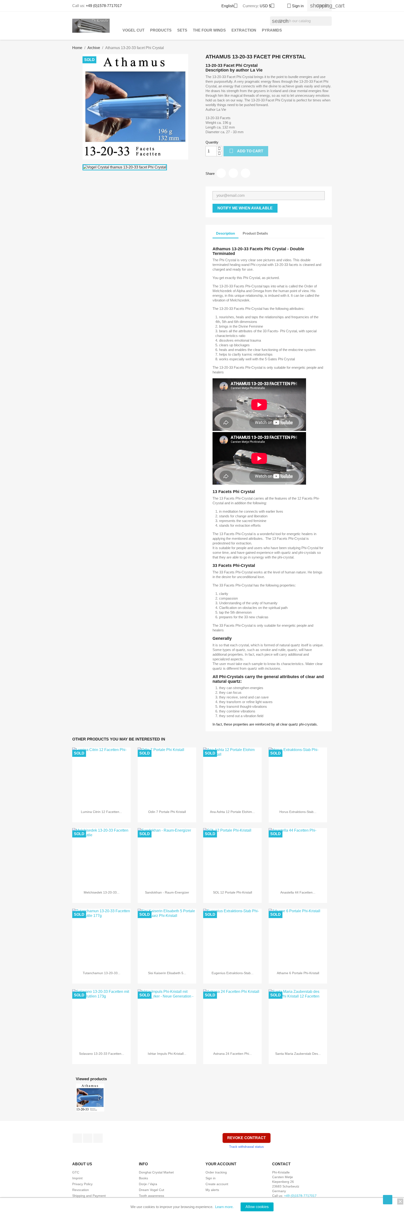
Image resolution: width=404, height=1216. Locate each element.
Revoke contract (246, 1138)
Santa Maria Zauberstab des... (298, 1053)
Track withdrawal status (246, 1146)
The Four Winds (209, 30)
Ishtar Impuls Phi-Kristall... (167, 1053)
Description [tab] (225, 233)
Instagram (98, 1138)
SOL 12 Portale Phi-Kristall (232, 892)
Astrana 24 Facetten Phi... (232, 1053)
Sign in (211, 1178)
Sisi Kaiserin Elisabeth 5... (167, 973)
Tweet (233, 173)
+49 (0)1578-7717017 (104, 6)
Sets (182, 30)
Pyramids (272, 30)
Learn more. (224, 1207)
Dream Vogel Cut (151, 1190)
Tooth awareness (151, 1196)
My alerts (212, 1190)
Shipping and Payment (89, 1196)
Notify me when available (245, 208)
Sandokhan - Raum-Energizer (167, 892)
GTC (75, 1172)
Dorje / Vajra (148, 1184)
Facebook (77, 1138)
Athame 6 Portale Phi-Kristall (298, 973)
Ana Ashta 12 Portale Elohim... (232, 812)
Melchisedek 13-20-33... (101, 892)
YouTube (87, 1138)
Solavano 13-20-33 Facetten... (101, 1053)
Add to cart (246, 151)
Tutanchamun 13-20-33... (101, 973)
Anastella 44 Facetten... (297, 892)
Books (143, 1178)
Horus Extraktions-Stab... (297, 812)
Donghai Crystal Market (156, 1172)
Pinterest (245, 173)
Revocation (80, 1190)
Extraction (243, 30)
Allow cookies (257, 1207)
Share (221, 173)
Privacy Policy (82, 1184)
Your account (221, 1164)
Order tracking (216, 1172)
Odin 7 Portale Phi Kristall (167, 812)
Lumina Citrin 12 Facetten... (101, 812)
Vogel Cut (133, 30)
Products (161, 30)
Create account (217, 1184)
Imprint (77, 1178)
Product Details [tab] (255, 233)
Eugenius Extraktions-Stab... (232, 973)
